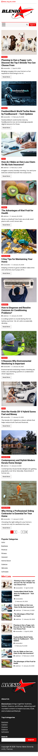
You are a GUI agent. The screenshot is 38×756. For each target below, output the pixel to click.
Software (4, 572)
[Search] (26, 24)
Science (4, 564)
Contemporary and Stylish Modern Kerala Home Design (18, 461)
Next (26, 532)
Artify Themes (7, 749)
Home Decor (6, 256)
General (4, 57)
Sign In (32, 25)
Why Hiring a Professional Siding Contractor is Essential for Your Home (17, 513)
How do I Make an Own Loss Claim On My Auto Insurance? (18, 163)
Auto (3, 159)
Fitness (4, 207)
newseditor (6, 68)
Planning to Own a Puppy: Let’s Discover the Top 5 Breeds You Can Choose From (18, 63)
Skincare (4, 568)
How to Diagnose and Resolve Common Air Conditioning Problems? (16, 310)
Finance (4, 550)
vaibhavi (6, 167)
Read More (6, 77)
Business (5, 304)
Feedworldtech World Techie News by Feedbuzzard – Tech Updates (18, 112)
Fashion (4, 725)
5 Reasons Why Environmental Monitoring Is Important (16, 362)
